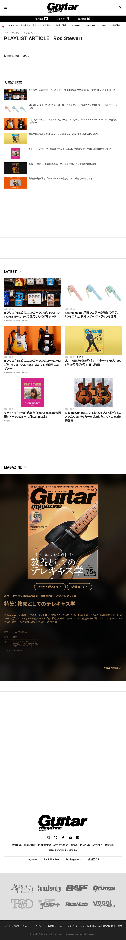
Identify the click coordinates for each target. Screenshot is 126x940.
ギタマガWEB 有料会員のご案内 (22, 25)
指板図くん (94, 859)
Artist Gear (91, 25)
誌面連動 (116, 25)
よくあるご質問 (11, 926)
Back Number (51, 859)
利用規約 (91, 926)
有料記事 (46, 25)
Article (97, 845)
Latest (13, 271)
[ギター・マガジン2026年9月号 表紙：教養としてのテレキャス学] (63, 577)
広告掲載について (54, 926)
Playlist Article (30, 33)
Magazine (15, 467)
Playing (85, 845)
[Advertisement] (63, 725)
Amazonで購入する (50, 586)
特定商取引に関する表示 (110, 926)
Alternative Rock (13, 320)
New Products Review (63, 850)
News (104, 25)
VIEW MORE (113, 668)
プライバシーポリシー (32, 926)
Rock (25, 320)
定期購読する (79, 586)
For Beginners (74, 859)
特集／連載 (61, 25)
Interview (76, 25)
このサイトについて (75, 926)
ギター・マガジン (12, 33)
